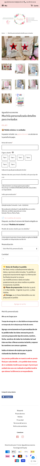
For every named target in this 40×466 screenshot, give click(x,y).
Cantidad (5, 254)
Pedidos (20, 417)
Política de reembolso (20, 426)
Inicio (3, 33)
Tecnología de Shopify (20, 448)
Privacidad (20, 420)
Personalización (7, 244)
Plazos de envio (20, 414)
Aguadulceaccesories (28, 445)
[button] (33, 458)
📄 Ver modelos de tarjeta (11, 218)
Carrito (36, 6)
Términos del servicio (20, 423)
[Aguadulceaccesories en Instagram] (22, 437)
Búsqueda (20, 410)
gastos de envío (22, 134)
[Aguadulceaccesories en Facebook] (17, 437)
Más (5, 6)
